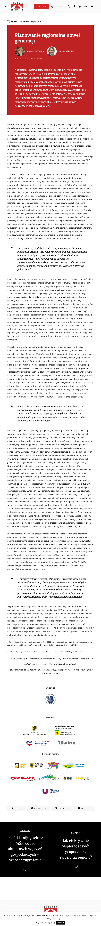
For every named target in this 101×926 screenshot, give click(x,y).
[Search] (69, 6)
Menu (5, 6)
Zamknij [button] (61, 923)
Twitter (80, 6)
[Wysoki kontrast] (52, 6)
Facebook (74, 6)
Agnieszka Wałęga (35, 51)
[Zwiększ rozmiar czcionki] (63, 6)
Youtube (86, 6)
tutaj (55, 664)
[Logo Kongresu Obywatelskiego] (17, 6)
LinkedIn (91, 6)
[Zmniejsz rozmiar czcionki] (58, 6)
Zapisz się (41, 6)
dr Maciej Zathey (67, 51)
